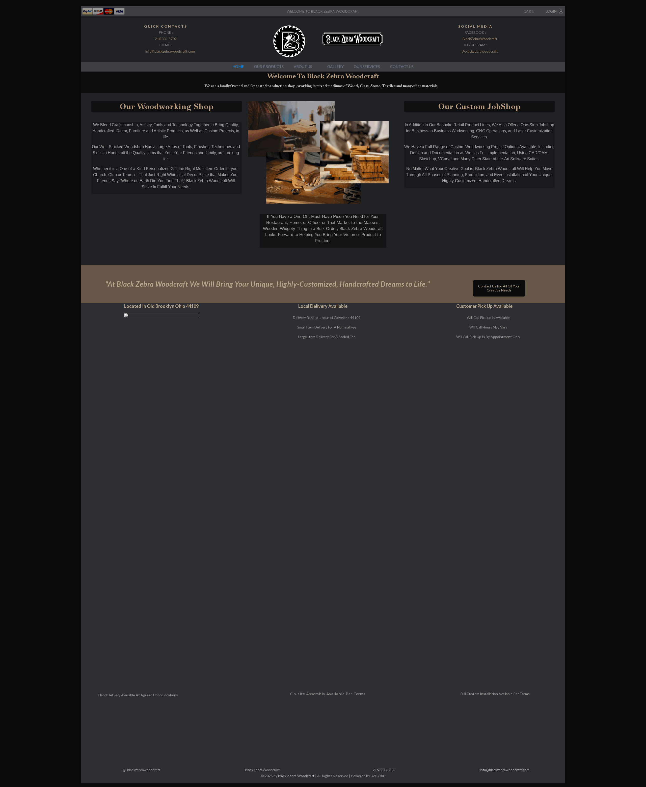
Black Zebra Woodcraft (296, 776)
